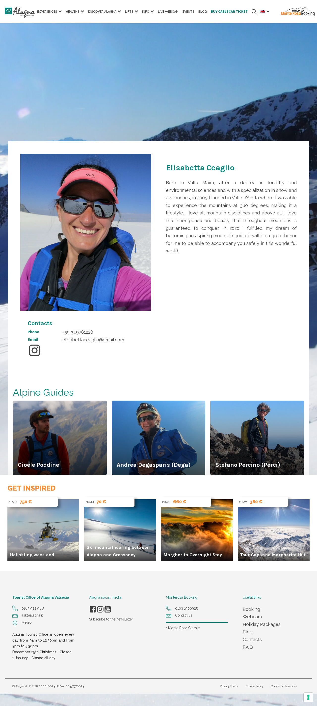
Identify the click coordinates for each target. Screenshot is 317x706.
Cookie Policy (255, 686)
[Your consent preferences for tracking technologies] (308, 697)
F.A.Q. (248, 647)
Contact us (183, 615)
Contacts (252, 639)
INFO (145, 11)
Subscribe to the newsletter (111, 619)
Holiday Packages (262, 624)
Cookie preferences (284, 686)
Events (188, 11)
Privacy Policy (229, 686)
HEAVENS (72, 11)
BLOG (202, 11)
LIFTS (129, 11)
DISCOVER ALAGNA (102, 11)
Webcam (252, 616)
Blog (247, 631)
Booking (251, 609)
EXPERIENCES (47, 11)
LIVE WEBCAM (168, 11)
